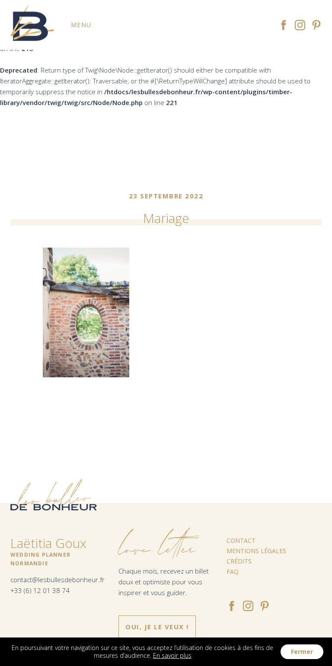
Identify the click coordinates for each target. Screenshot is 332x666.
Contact (241, 540)
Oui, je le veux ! (157, 626)
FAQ (233, 571)
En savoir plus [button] (172, 655)
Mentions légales (256, 551)
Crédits (239, 561)
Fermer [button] (302, 651)
